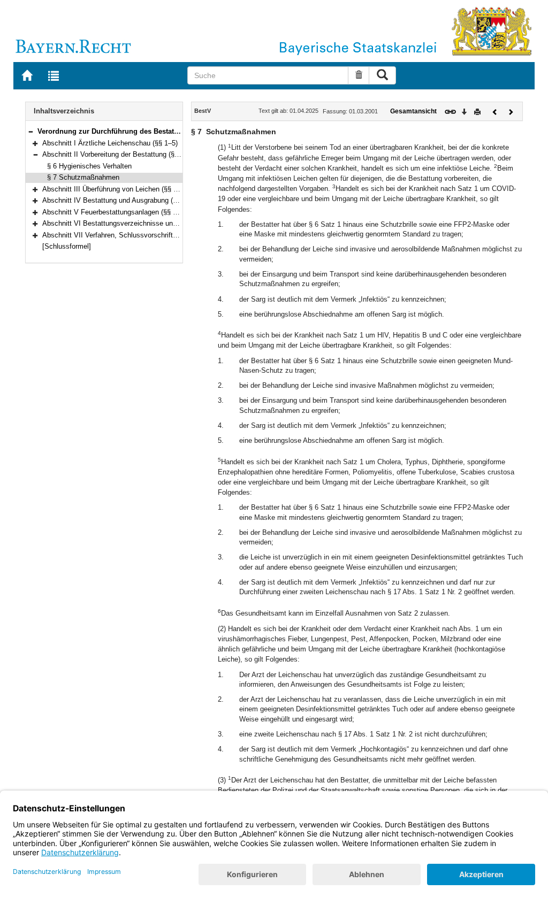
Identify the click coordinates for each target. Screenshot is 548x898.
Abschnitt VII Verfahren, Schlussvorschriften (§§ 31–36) (128, 235)
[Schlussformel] (66, 246)
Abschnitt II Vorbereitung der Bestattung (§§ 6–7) (118, 154)
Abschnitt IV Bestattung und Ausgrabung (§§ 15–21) (122, 200)
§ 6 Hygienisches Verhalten (89, 166)
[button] (30, 131)
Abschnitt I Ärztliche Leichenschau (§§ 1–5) (110, 143)
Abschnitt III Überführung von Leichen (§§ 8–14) (116, 189)
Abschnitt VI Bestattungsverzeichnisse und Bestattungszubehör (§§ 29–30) (159, 223)
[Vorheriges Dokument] (495, 111)
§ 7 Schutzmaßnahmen (83, 177)
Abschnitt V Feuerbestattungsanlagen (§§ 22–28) (118, 212)
